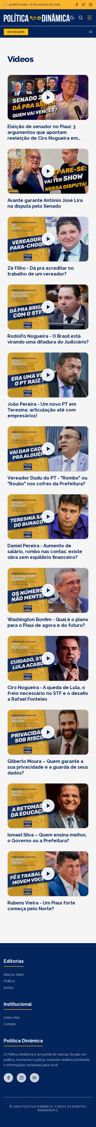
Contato (10, 1024)
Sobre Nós (12, 1017)
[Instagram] (90, 4)
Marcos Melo (14, 974)
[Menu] (89, 17)
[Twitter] (83, 4)
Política (9, 981)
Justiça (9, 987)
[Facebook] (76, 4)
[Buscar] (80, 17)
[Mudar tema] (72, 17)
